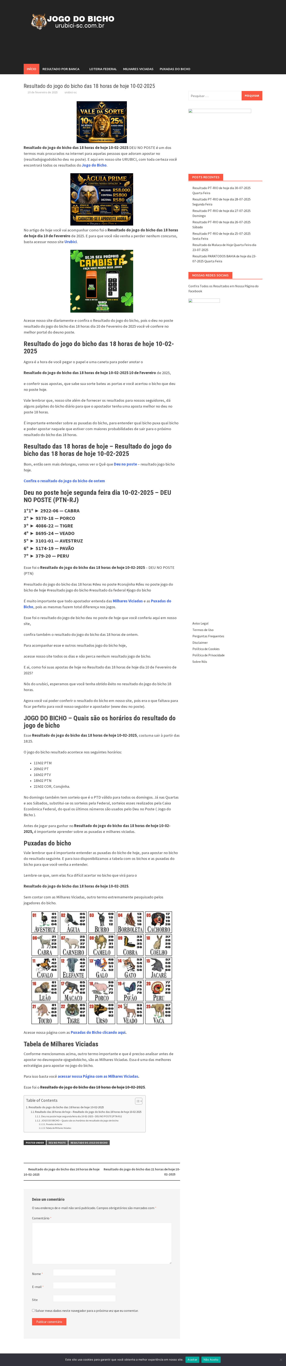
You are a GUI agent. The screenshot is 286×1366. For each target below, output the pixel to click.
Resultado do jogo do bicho (89, 1142)
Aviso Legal (200, 623)
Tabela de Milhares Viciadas (58, 1128)
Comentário (42, 1218)
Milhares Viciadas (138, 69)
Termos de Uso (203, 630)
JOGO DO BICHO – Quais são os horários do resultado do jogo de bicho (79, 1120)
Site (35, 1300)
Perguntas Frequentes (208, 636)
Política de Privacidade (208, 655)
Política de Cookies (206, 649)
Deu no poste (57, 1142)
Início (31, 69)
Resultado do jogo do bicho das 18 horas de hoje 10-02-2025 (66, 1107)
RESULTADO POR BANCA (61, 69)
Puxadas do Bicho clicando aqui (98, 1032)
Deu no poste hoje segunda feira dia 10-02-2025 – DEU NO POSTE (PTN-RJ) (81, 1116)
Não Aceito (211, 1359)
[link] (64, 480)
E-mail (38, 1287)
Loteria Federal (103, 69)
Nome (37, 1274)
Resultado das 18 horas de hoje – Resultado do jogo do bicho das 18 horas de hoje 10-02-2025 (88, 1112)
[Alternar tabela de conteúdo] (136, 1101)
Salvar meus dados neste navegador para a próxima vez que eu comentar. (86, 1310)
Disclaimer (200, 642)
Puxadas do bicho (54, 1124)
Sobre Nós (199, 661)
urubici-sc (71, 92)
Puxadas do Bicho (175, 69)
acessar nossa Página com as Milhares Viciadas (98, 1076)
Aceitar (192, 1359)
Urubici (70, 241)
